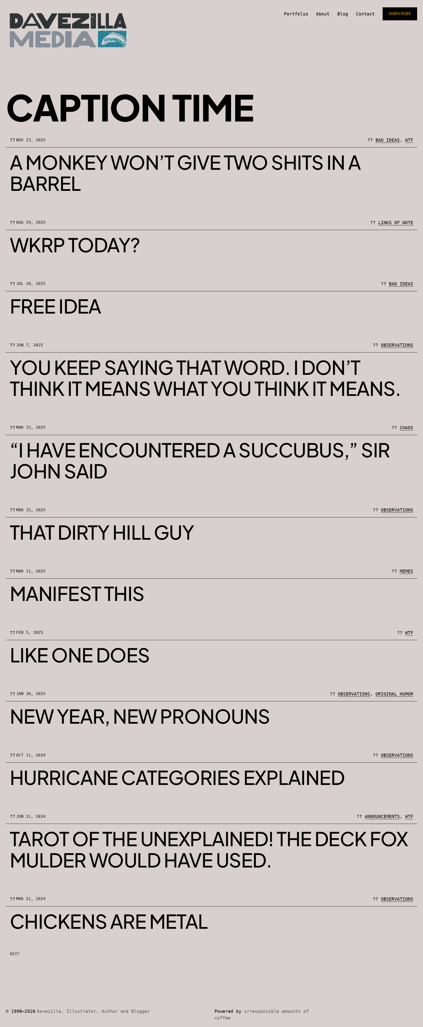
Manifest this (77, 593)
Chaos (406, 427)
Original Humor (394, 694)
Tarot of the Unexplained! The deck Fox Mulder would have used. (209, 849)
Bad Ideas (388, 140)
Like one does (80, 654)
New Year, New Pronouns (140, 715)
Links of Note (395, 222)
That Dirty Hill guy (102, 531)
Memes (406, 571)
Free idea (55, 305)
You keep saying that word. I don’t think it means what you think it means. (205, 377)
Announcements (382, 816)
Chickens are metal (109, 920)
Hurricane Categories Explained (177, 777)
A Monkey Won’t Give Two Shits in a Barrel (185, 172)
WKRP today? (75, 244)
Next (15, 954)
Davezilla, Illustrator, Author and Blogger (93, 1011)
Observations (397, 345)
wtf (409, 140)
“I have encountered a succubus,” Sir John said (200, 460)
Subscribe (399, 13)
